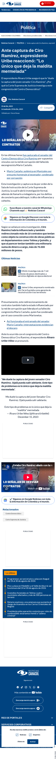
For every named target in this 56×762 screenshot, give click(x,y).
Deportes (36, 735)
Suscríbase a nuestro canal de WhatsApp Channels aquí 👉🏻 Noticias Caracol (31, 209)
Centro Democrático (13, 514)
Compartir (46, 108)
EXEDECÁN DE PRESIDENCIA (24, 10)
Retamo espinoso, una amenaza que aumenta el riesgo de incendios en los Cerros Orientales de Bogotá (29, 604)
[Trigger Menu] (3, 3)
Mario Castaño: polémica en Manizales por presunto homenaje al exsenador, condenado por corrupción (30, 174)
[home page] (28, 672)
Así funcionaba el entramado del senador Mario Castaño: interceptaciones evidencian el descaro (30, 324)
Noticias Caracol (7, 43)
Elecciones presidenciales (32, 36)
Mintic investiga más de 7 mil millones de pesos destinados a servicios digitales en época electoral (35, 273)
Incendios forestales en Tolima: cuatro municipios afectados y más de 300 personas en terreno (29, 595)
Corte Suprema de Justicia (16, 520)
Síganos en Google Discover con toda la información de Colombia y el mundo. (30, 218)
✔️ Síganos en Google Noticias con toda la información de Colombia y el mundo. (30, 500)
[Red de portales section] (52, 718)
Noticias (23, 735)
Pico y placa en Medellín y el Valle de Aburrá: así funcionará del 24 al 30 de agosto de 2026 (29, 586)
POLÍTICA (20, 43)
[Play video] (28, 135)
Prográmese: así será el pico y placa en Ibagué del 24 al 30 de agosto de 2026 (28, 579)
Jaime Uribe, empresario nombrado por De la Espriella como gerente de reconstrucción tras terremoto (36, 290)
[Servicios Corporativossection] (52, 724)
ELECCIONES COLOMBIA (11, 36)
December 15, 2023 (28, 416)
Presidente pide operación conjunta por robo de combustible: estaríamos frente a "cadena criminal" (29, 613)
